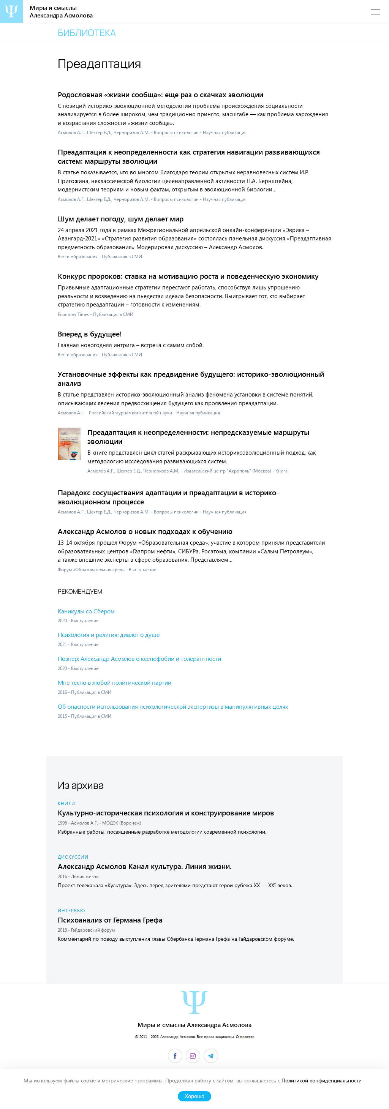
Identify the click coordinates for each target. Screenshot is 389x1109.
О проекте (245, 1036)
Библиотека (87, 32)
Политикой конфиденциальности (321, 1080)
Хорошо (194, 1096)
